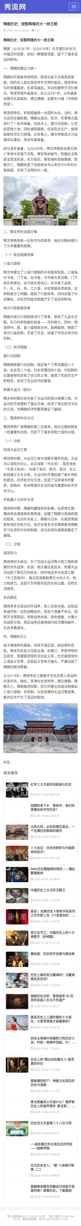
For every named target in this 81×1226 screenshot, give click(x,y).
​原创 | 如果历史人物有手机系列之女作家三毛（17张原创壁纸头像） (53, 915)
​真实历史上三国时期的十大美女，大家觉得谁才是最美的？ (51, 1019)
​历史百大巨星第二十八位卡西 (51, 1123)
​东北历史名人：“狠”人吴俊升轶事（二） (52, 1167)
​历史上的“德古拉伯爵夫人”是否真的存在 (52, 1061)
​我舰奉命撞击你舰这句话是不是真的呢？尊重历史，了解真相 (53, 1188)
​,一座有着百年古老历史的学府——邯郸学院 (51, 1146)
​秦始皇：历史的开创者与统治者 (53, 954)
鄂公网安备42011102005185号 (26, 1216)
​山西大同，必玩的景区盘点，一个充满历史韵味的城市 (53, 829)
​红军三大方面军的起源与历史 (51, 784)
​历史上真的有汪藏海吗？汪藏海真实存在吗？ (53, 977)
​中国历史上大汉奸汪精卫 (48, 890)
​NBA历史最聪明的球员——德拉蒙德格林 (53, 871)
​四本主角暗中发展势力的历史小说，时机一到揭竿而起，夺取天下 (53, 1042)
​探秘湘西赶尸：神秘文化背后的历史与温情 (53, 1083)
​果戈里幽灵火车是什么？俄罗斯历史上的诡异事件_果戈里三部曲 (53, 1106)
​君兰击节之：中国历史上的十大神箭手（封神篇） (53, 935)
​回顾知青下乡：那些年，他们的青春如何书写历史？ (53, 807)
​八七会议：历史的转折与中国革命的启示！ (53, 850)
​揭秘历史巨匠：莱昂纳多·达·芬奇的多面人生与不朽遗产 (52, 998)
